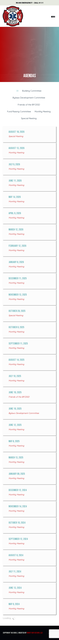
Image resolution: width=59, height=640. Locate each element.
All (17, 90)
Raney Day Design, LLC (35, 633)
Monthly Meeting (43, 111)
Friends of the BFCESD (29, 104)
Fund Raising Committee (19, 111)
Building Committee (31, 90)
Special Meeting (29, 118)
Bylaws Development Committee (29, 97)
